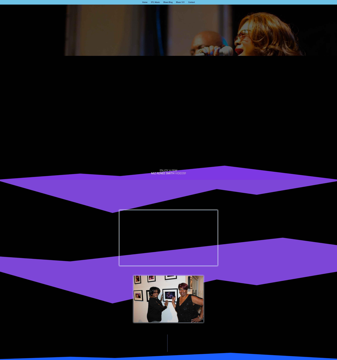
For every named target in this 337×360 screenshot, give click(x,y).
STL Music (155, 2)
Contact (191, 2)
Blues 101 (180, 2)
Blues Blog (168, 2)
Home (144, 2)
